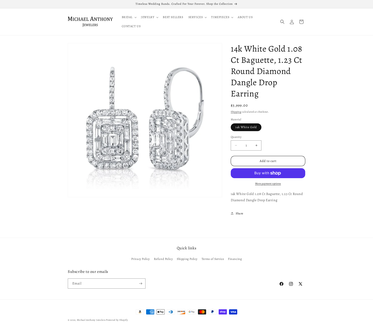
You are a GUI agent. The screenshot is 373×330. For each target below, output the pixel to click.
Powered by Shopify (117, 320)
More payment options (268, 183)
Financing (235, 259)
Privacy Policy (140, 259)
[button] (129, 17)
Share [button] (239, 213)
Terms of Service (213, 259)
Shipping (236, 111)
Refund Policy (163, 259)
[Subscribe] (140, 283)
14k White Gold (246, 127)
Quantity (236, 137)
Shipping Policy (187, 259)
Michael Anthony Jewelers (91, 320)
